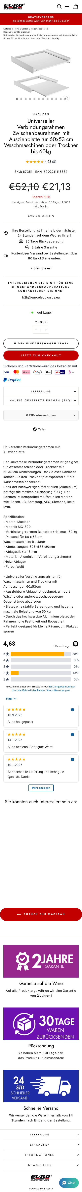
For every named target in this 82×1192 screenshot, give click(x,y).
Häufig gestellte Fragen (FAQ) (41, 400)
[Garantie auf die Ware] (41, 961)
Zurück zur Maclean (43, 914)
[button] (69, 1183)
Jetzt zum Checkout (41, 355)
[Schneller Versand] (41, 1086)
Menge (41, 321)
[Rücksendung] (41, 1023)
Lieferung (41, 391)
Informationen (40, 1154)
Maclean (40, 114)
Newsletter (40, 1165)
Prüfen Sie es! (41, 268)
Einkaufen (40, 1144)
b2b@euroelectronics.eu (41, 297)
